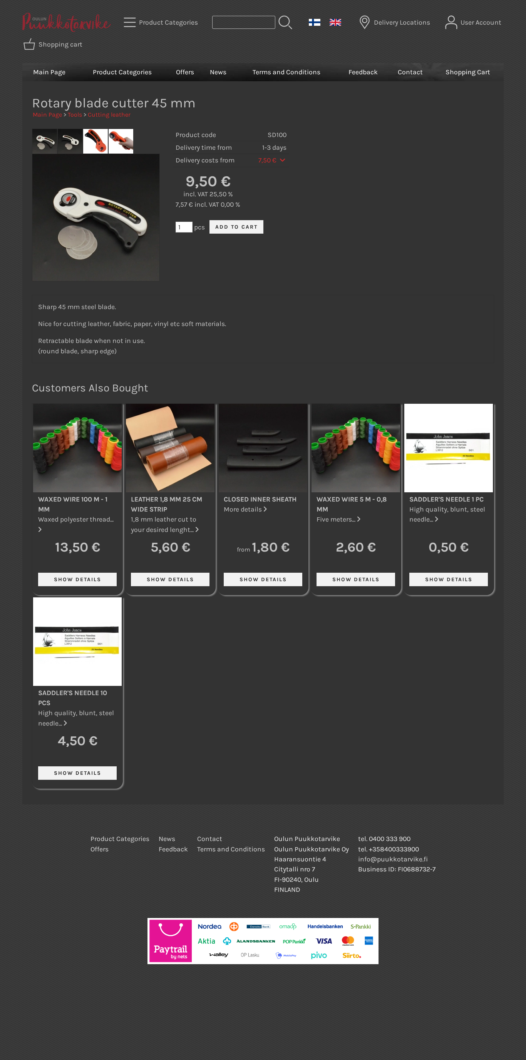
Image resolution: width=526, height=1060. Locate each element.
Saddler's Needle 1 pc (446, 499)
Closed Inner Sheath (260, 499)
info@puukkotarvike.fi (393, 859)
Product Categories (122, 72)
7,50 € (268, 160)
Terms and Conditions (286, 72)
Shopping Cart (468, 72)
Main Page (49, 72)
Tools (75, 114)
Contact (410, 72)
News (218, 72)
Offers (185, 72)
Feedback (363, 72)
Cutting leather (109, 114)
